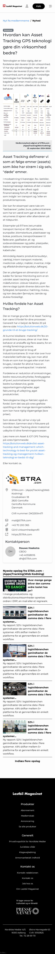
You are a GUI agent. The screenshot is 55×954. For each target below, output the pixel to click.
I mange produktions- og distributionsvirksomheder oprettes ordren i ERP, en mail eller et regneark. (27, 591)
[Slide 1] (14, 130)
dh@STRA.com (28, 558)
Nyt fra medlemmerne (16, 20)
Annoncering (27, 821)
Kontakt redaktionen (27, 872)
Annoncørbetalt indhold (27, 857)
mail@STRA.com (21, 520)
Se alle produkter (27, 826)
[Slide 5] (35, 130)
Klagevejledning (27, 852)
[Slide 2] (19, 130)
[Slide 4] (30, 130)
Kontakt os (27, 878)
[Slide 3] (25, 130)
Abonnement (27, 810)
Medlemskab (27, 815)
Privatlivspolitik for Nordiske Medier (27, 841)
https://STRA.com (22, 534)
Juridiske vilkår (27, 847)
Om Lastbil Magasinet (27, 889)
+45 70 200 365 (20, 525)
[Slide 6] (41, 130)
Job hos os (27, 883)
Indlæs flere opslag (27, 761)
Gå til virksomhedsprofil (25, 529)
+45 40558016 (27, 555)
